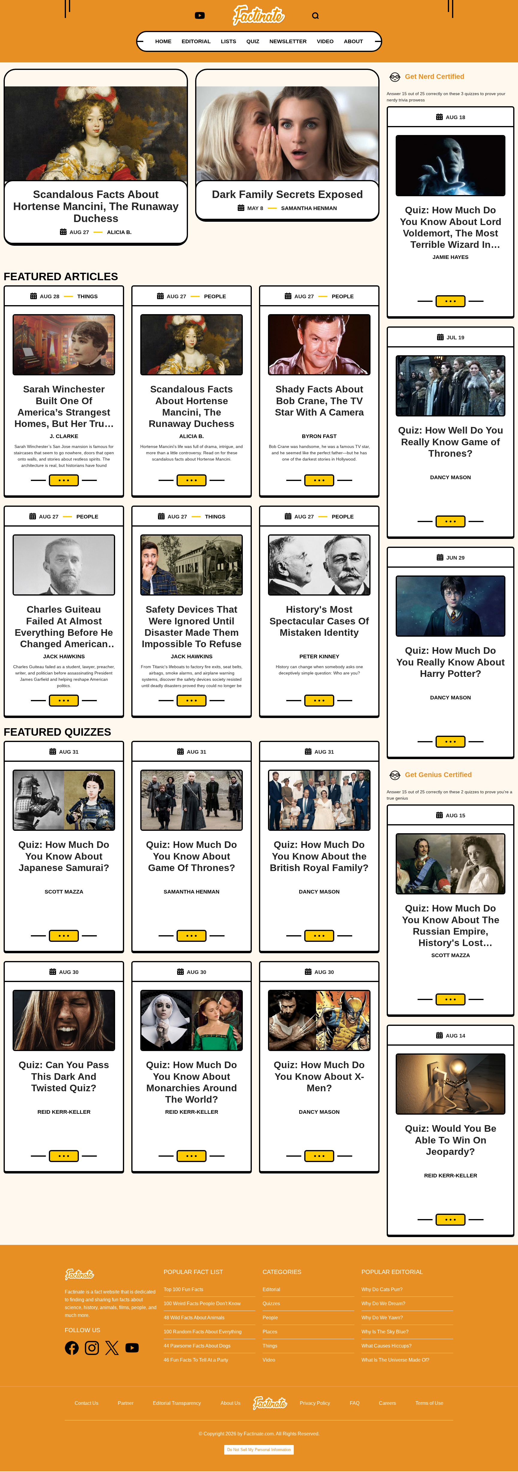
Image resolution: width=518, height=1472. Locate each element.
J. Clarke (64, 436)
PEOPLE (215, 296)
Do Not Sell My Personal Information (259, 1449)
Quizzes (271, 1303)
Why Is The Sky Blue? (385, 1331)
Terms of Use (429, 1403)
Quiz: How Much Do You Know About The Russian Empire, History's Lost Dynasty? (450, 931)
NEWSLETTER (288, 41)
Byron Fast (319, 436)
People (270, 1317)
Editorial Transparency (177, 1403)
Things (270, 1345)
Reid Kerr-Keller (64, 1112)
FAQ (354, 1403)
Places (270, 1331)
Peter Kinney (319, 656)
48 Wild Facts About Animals (194, 1317)
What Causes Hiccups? (387, 1345)
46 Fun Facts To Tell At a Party (196, 1359)
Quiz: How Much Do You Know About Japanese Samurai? (63, 856)
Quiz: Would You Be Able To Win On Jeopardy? (450, 1140)
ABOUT (353, 41)
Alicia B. (119, 232)
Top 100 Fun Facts (183, 1289)
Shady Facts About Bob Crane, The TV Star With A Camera (319, 401)
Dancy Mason (319, 892)
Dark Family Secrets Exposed (287, 194)
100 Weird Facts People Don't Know (202, 1303)
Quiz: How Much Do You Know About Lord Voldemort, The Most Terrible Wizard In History (451, 233)
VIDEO (325, 41)
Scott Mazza (64, 892)
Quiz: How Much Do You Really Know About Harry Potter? (450, 662)
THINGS (87, 296)
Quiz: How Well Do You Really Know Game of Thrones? (450, 442)
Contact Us (86, 1403)
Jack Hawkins (64, 656)
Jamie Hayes (451, 257)
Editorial (271, 1289)
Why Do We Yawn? (382, 1317)
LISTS (228, 41)
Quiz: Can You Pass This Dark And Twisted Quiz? (64, 1076)
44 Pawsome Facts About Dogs (197, 1345)
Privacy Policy (315, 1403)
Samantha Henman (309, 208)
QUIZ (252, 41)
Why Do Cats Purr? (382, 1289)
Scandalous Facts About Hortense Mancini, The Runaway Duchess (96, 206)
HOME (163, 41)
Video (269, 1359)
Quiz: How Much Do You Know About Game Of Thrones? (191, 856)
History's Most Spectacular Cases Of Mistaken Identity (319, 621)
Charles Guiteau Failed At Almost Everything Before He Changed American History (64, 632)
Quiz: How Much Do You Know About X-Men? (319, 1076)
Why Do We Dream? (383, 1303)
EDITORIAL (196, 41)
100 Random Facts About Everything (203, 1331)
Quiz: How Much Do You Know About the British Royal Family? (319, 856)
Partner (125, 1403)
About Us (230, 1403)
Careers (387, 1403)
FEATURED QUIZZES (57, 732)
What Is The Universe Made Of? (395, 1359)
